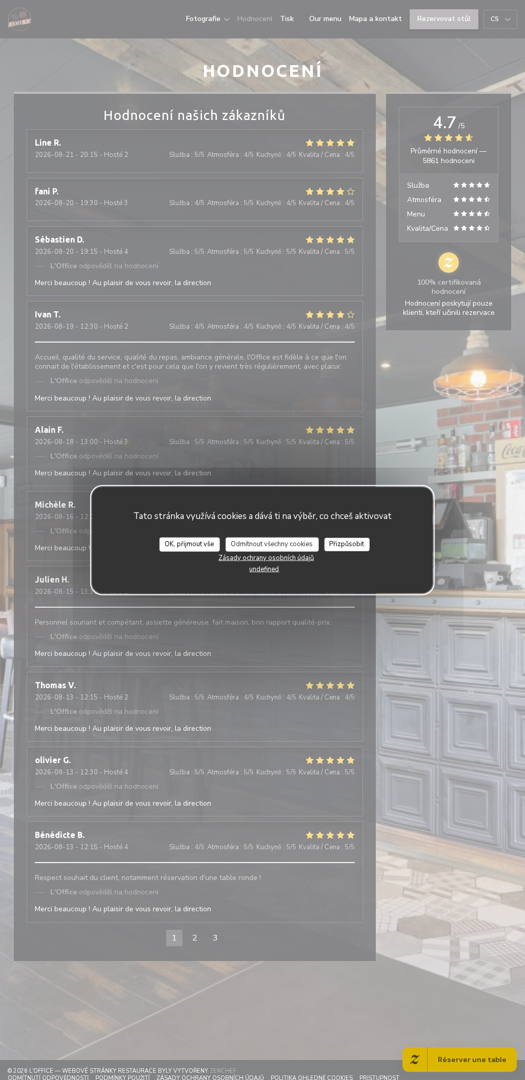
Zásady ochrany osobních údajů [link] (266, 557)
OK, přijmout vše (189, 544)
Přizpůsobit (346, 544)
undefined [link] (264, 568)
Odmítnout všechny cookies (272, 544)
